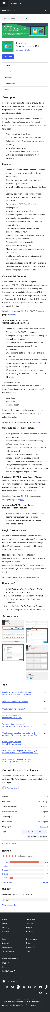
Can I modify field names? (13, 709)
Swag (29, 951)
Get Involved (31, 939)
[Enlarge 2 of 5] (21, 644)
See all (45, 882)
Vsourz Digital (24, 50)
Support (8, 89)
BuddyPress (8, 971)
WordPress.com (10, 959)
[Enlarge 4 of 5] (44, 648)
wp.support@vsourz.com (34, 577)
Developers (7, 947)
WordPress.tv (9, 951)
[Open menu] (46, 3)
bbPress (7, 967)
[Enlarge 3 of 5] (44, 623)
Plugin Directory (8, 10)
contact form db (32, 836)
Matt (5, 963)
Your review (7, 882)
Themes (29, 923)
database (43, 836)
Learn (4, 939)
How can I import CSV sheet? (15, 702)
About (4, 919)
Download (8, 57)
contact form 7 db (41, 832)
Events (29, 943)
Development (10, 83)
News (4, 923)
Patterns (29, 931)
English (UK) (13, 981)
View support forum (10, 905)
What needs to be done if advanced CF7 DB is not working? (17, 725)
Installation (9, 77)
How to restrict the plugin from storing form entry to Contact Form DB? (18, 760)
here (14, 314)
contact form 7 (28, 832)
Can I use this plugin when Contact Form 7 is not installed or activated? (17, 693)
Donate (30, 947)
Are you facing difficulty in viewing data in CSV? (12, 716)
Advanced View (9, 843)
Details (8, 65)
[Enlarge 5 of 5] (44, 675)
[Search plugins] (27, 18)
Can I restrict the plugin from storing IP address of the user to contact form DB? (20, 734)
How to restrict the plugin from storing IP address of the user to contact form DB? (20, 751)
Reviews (8, 71)
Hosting (5, 927)
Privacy (5, 931)
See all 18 (44, 827)
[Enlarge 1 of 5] (21, 623)
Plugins (29, 927)
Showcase (30, 919)
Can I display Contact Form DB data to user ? (12, 743)
